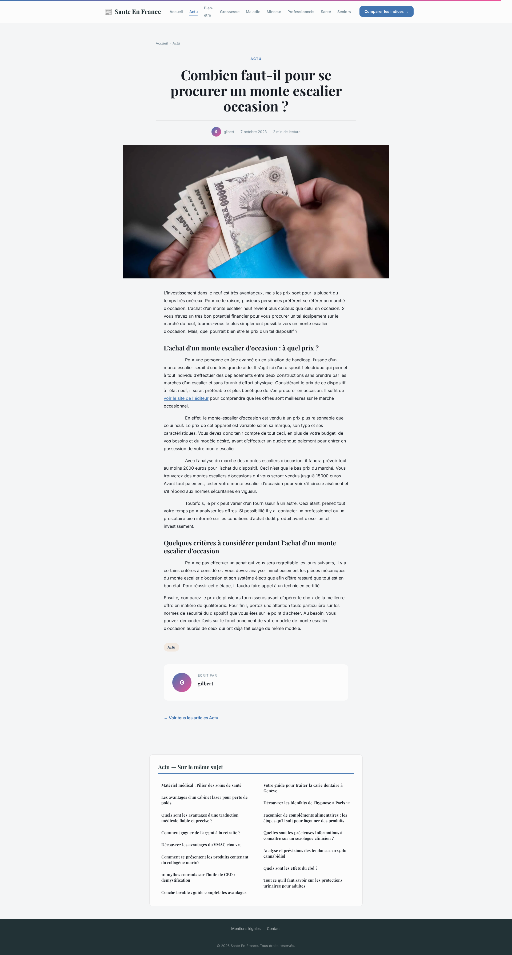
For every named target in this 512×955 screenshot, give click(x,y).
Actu (193, 11)
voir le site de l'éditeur (186, 398)
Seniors (344, 11)
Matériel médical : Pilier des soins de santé (201, 785)
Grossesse (229, 11)
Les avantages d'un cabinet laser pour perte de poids (204, 799)
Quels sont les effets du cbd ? (290, 868)
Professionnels (300, 11)
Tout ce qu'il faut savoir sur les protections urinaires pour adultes (302, 882)
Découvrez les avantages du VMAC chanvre (201, 844)
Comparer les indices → (387, 11)
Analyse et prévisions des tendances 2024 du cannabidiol (304, 853)
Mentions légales (246, 928)
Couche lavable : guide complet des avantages (203, 892)
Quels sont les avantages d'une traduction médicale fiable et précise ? (199, 817)
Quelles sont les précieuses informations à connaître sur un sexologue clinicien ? (302, 835)
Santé (326, 11)
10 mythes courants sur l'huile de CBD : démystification (198, 877)
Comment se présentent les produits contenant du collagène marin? (204, 859)
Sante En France (133, 11)
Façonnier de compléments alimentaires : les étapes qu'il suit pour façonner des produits (305, 817)
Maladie (253, 11)
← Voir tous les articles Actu (191, 717)
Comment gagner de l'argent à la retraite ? (200, 832)
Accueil (176, 11)
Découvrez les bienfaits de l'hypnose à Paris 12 (306, 802)
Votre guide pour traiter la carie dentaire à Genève (303, 787)
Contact (274, 928)
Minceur (274, 11)
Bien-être (209, 11)
